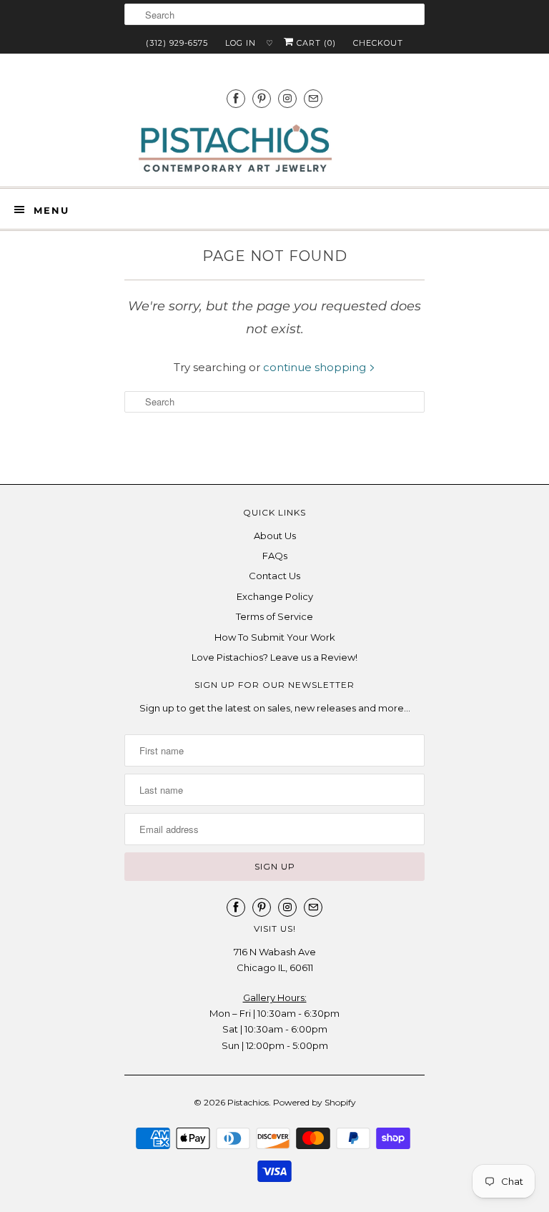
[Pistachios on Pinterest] (261, 98)
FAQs (274, 555)
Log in (240, 43)
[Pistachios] (235, 149)
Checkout (378, 43)
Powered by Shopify (314, 1102)
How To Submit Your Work (274, 637)
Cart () (315, 43)
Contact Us (274, 575)
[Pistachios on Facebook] (236, 98)
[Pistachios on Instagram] (287, 98)
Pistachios (248, 1102)
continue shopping (316, 367)
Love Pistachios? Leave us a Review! (274, 657)
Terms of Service (274, 616)
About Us (275, 535)
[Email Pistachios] (313, 98)
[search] (274, 14)
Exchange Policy (275, 596)
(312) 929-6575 (177, 43)
